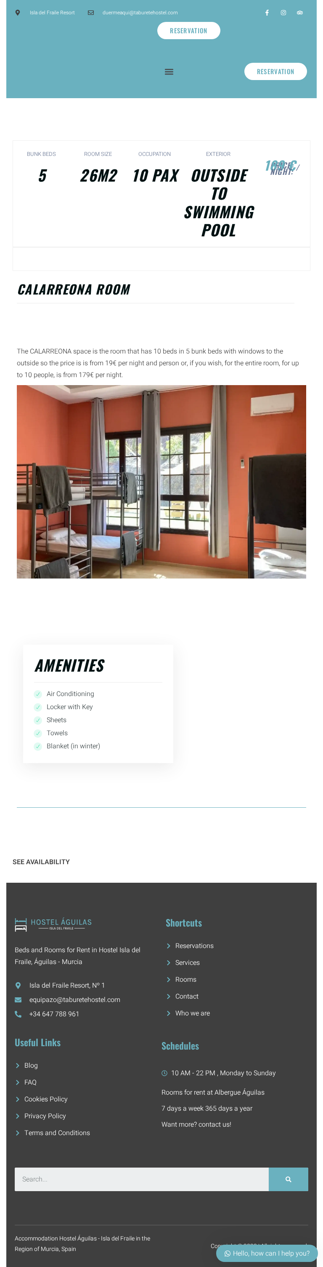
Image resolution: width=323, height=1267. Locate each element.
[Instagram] (283, 12)
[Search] (288, 1179)
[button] (169, 71)
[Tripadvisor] (300, 12)
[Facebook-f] (267, 12)
